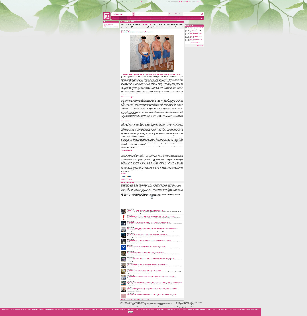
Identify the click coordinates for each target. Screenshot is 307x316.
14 (135, 299)
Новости (123, 18)
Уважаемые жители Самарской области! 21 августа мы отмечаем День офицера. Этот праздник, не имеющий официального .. (153, 290)
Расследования (163, 18)
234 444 (188, 1)
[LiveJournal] (131, 176)
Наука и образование (165, 26)
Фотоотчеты (139, 18)
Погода (128, 28)
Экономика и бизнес (176, 24)
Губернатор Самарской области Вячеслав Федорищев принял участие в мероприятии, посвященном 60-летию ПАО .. (154, 224)
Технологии (141, 26)
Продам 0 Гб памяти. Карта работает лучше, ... (193, 31)
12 (132, 299)
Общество (128, 24)
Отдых (122, 28)
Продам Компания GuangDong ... (194, 28)
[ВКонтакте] (124, 176)
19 (142, 299)
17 (139, 299)
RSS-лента (107, 25)
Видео (130, 18)
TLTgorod (123, 173)
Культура (155, 26)
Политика (166, 24)
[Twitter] (125, 176)
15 (137, 299)
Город (122, 24)
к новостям (129, 179)
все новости (137, 14)
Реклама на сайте (200, 1)
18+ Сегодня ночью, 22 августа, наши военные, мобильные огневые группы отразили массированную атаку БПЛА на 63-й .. (154, 218)
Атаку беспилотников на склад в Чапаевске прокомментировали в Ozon (149, 13)
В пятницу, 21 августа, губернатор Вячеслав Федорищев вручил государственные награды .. (152, 230)
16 (138, 299)
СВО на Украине (178, 18)
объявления (200, 45)
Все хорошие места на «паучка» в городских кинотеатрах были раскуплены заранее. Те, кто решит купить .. (155, 296)
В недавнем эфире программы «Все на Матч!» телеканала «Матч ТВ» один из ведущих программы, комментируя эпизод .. (153, 248)
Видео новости (141, 28)
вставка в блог (124, 178)
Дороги (133, 28)
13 (134, 299)
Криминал (150, 18)
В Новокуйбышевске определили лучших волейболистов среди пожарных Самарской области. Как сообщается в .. (155, 284)
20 (144, 299)
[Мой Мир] (129, 176)
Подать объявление (194, 42)
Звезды (160, 24)
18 (141, 299)
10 (129, 299)
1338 (147, 299)
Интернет (148, 26)
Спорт (154, 24)
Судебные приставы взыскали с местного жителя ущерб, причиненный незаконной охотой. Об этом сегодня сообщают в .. (153, 278)
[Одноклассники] (127, 176)
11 (131, 299)
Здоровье (133, 26)
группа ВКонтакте (108, 24)
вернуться (124, 179)
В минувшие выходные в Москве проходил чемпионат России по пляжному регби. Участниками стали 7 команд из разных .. (154, 260)
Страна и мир (125, 26)
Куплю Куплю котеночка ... (193, 34)
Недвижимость (177, 26)
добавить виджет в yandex (111, 26)
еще (201, 18)
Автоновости (136, 24)
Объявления (192, 18)
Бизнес (115, 18)
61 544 (180, 1)
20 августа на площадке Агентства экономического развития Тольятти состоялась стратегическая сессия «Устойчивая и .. (154, 266)
